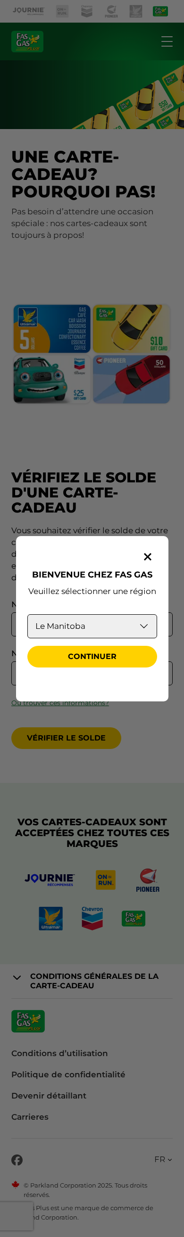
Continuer (92, 656)
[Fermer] (147, 556)
